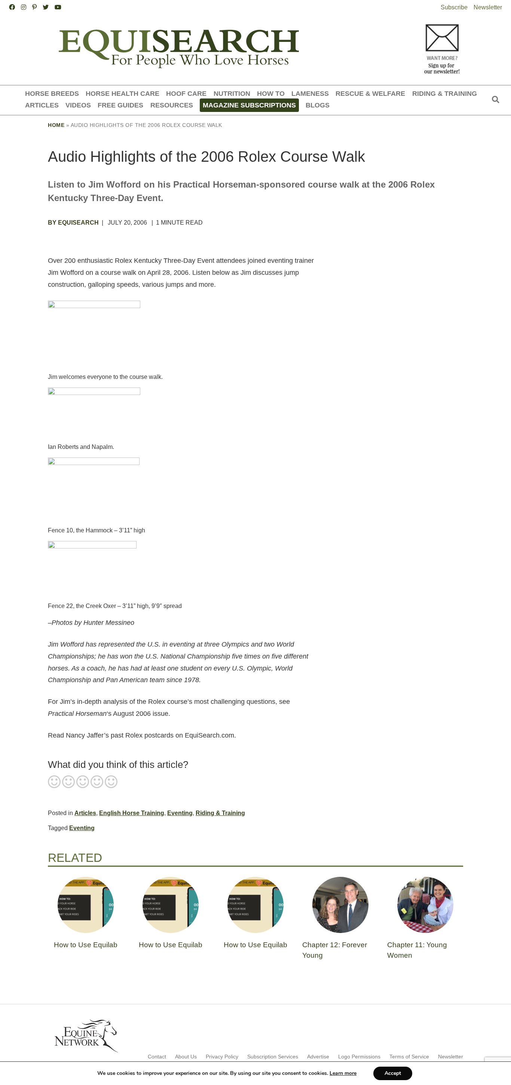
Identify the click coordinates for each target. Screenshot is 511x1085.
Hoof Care (186, 93)
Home (56, 125)
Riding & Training (444, 93)
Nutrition (232, 93)
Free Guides (120, 105)
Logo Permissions (359, 1057)
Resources (171, 105)
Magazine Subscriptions (249, 105)
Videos (78, 105)
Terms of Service (409, 1057)
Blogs (318, 105)
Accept (393, 1073)
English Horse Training (131, 813)
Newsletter (488, 7)
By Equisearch (73, 222)
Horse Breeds (52, 93)
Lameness (310, 93)
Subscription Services (272, 1057)
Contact (157, 1057)
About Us (186, 1057)
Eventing (180, 813)
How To (271, 93)
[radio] (54, 782)
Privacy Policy (222, 1057)
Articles (42, 105)
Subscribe (454, 7)
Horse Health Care (122, 93)
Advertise (318, 1057)
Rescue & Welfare (370, 93)
